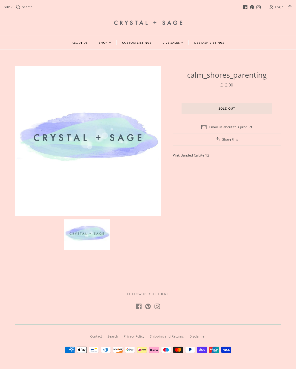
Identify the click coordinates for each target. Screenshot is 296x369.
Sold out (227, 108)
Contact (96, 336)
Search (27, 7)
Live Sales (171, 42)
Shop (103, 42)
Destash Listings (209, 42)
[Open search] (18, 7)
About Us (80, 42)
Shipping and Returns (167, 336)
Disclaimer (197, 336)
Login (279, 7)
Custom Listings (136, 42)
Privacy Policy (134, 336)
